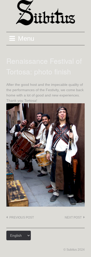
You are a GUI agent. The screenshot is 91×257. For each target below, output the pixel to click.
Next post (73, 217)
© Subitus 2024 (74, 249)
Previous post (21, 217)
